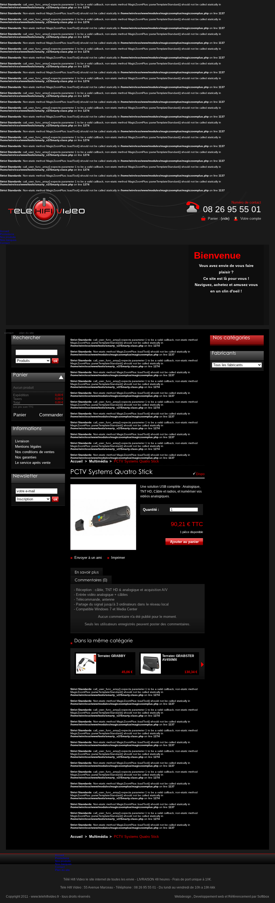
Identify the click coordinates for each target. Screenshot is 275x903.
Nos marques (8, 239)
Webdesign (183, 896)
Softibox (263, 896)
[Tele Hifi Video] (48, 210)
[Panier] (20, 374)
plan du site (26, 332)
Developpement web (209, 896)
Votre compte (250, 218)
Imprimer (118, 558)
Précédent (202, 664)
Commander (51, 415)
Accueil (4, 231)
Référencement (239, 896)
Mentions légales (28, 447)
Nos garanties (26, 457)
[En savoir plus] (86, 572)
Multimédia (98, 461)
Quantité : (151, 510)
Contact (5, 242)
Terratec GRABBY (111, 656)
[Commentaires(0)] (91, 579)
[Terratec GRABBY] (133, 672)
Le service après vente (32, 463)
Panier (19, 415)
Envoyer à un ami (88, 558)
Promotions (7, 234)
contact (8, 332)
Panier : (214, 218)
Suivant (73, 664)
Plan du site (62, 869)
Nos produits (8, 237)
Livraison (22, 441)
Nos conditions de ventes (35, 452)
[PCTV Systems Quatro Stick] (103, 548)
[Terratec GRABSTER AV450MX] (198, 672)
